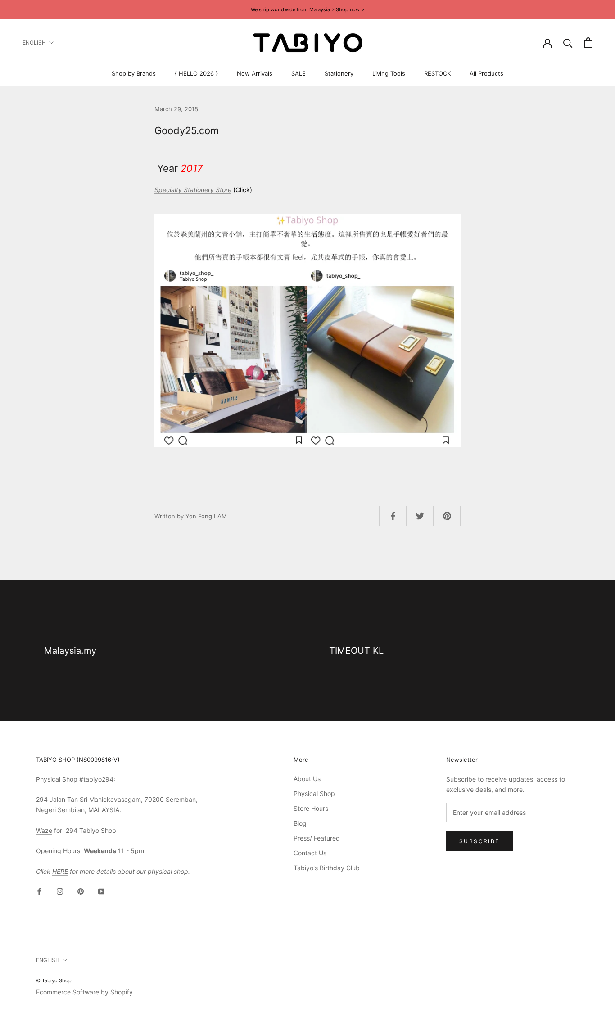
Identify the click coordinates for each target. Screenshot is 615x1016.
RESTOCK (437, 73)
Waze (44, 830)
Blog (300, 823)
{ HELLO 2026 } (196, 73)
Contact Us (310, 853)
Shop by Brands (134, 73)
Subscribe (479, 841)
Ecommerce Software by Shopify (84, 992)
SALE (298, 73)
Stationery (339, 73)
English (34, 42)
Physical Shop (314, 793)
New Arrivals (254, 73)
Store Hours (311, 808)
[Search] (568, 42)
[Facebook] (39, 891)
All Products (486, 73)
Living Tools (388, 73)
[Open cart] (588, 42)
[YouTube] (101, 891)
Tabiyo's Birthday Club (327, 868)
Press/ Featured (317, 838)
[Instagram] (60, 891)
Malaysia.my (70, 650)
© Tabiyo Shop (54, 980)
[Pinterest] (80, 891)
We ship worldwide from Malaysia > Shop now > (307, 9)
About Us (307, 778)
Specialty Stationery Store (192, 189)
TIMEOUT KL (356, 650)
